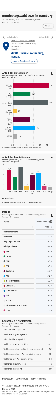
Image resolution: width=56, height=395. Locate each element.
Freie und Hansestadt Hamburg (23, 41)
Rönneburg (15, 49)
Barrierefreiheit (38, 378)
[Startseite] (29, 5)
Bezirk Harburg (16, 46)
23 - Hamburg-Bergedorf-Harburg (23, 44)
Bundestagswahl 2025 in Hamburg (27, 16)
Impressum (7, 378)
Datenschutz (22, 378)
